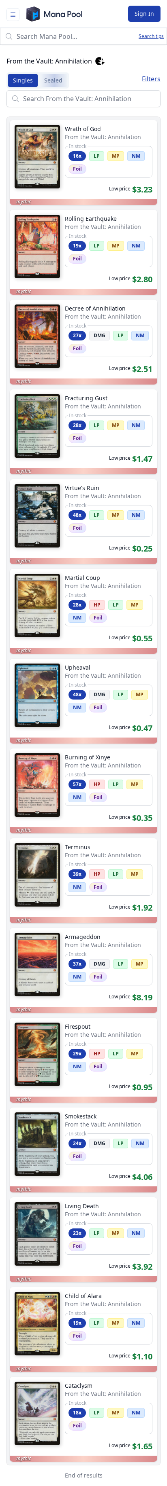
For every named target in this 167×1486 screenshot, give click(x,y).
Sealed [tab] (53, 80)
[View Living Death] (83, 1239)
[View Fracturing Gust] (83, 431)
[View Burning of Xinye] (83, 790)
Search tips (151, 36)
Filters (151, 78)
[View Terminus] (83, 880)
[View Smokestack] (83, 1150)
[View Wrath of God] (83, 162)
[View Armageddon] (83, 970)
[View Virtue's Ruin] (83, 521)
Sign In (144, 13)
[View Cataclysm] (83, 1419)
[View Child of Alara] (83, 1329)
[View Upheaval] (83, 701)
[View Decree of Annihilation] (83, 342)
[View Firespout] (83, 1060)
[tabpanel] (83, 788)
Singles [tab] (23, 80)
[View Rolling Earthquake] (83, 252)
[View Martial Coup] (83, 611)
